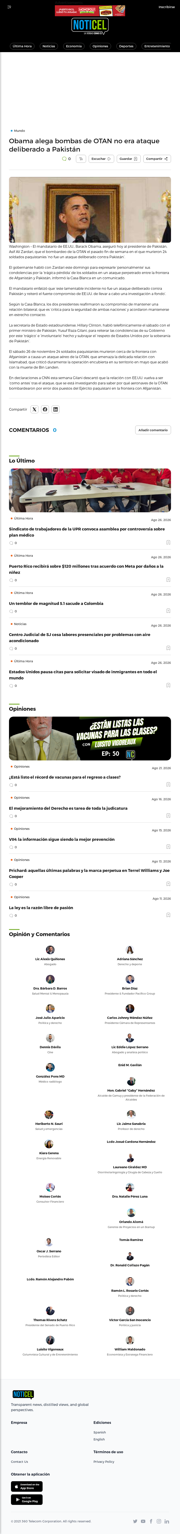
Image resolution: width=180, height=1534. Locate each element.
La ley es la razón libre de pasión (41, 907)
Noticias (49, 46)
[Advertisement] (90, 85)
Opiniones (100, 46)
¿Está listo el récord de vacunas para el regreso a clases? (65, 777)
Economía (74, 46)
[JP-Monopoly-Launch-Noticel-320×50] (90, 10)
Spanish (100, 1432)
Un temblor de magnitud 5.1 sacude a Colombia (56, 603)
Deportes (126, 46)
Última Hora (22, 46)
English (99, 1439)
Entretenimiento (157, 46)
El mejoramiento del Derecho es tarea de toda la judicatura (68, 808)
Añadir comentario (153, 430)
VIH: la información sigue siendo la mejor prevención (62, 839)
